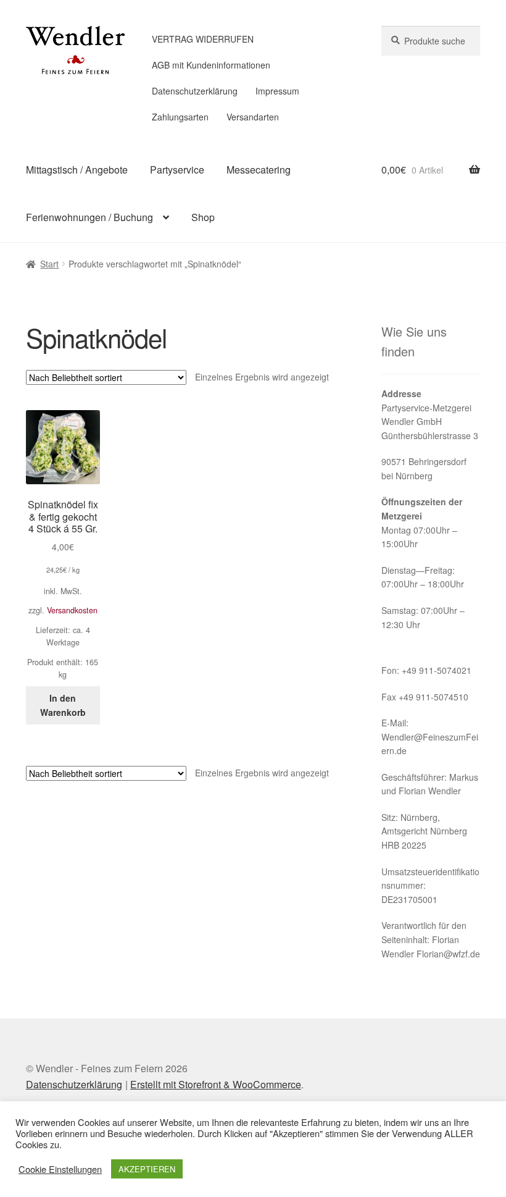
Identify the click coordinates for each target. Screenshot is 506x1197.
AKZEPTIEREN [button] (146, 1169)
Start (49, 264)
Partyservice (177, 169)
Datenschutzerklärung (195, 91)
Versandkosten (72, 610)
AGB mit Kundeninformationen (211, 65)
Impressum (277, 91)
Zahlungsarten (180, 117)
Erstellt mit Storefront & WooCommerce (215, 1084)
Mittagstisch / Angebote (77, 169)
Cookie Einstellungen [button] (60, 1169)
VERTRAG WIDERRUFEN (203, 39)
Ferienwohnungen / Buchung (89, 217)
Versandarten (252, 117)
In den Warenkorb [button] (63, 705)
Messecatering (258, 169)
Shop (203, 217)
